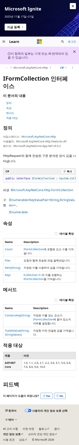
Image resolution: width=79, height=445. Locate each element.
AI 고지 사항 (10, 429)
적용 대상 (12, 118)
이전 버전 (28, 429)
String (54, 200)
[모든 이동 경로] (6, 68)
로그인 (72, 41)
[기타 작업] (72, 68)
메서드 (10, 113)
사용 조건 (9, 439)
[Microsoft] (39, 41)
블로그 (43, 429)
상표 (22, 439)
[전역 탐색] (4, 41)
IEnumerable (18, 200)
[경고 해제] (73, 6)
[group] (39, 178)
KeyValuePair (38, 200)
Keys (8, 275)
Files (8, 260)
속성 (9, 108)
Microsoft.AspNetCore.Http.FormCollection (42, 190)
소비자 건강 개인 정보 (41, 434)
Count (8, 249)
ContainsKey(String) (17, 315)
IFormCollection (34, 249)
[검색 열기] (62, 41)
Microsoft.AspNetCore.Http (30, 67)
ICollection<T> (33, 275)
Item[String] (13, 267)
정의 (9, 103)
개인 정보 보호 (12, 434)
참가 (57, 429)
